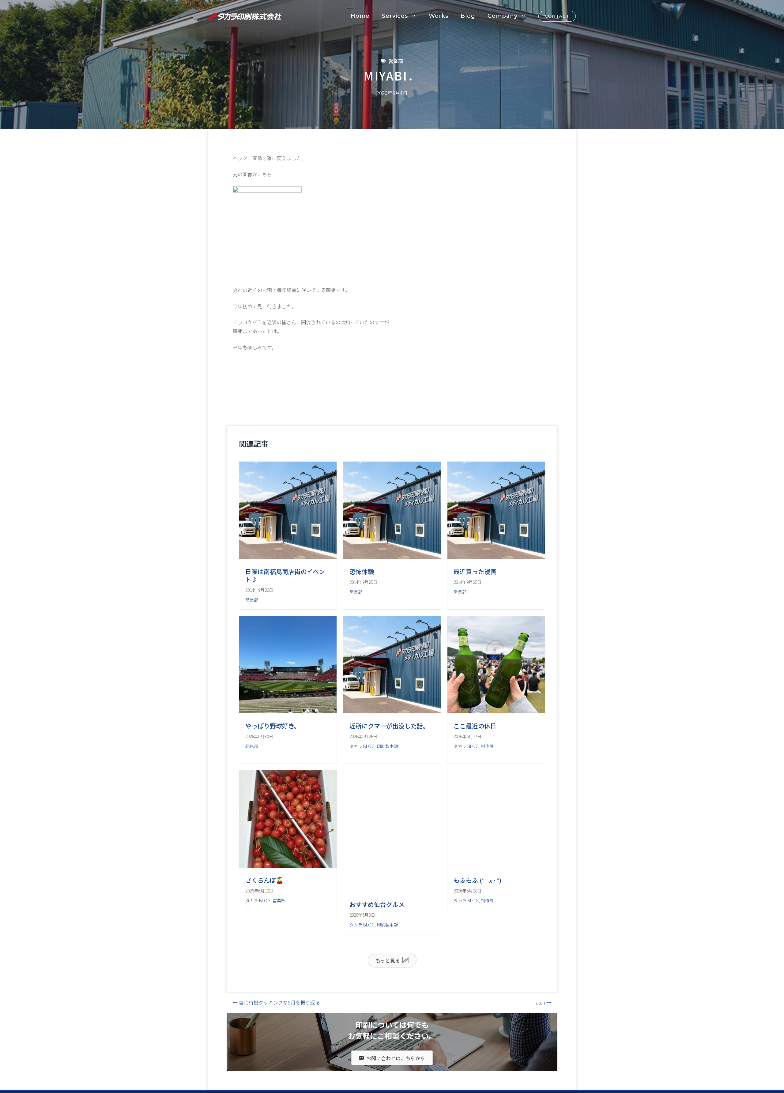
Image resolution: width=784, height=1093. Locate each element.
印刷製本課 (387, 762)
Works (438, 16)
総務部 (251, 762)
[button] (392, 993)
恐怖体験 (361, 571)
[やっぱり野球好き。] (288, 727)
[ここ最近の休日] (496, 727)
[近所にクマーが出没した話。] (392, 727)
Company (503, 16)
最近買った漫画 (475, 571)
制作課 (487, 762)
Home (360, 16)
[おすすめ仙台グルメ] (392, 922)
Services (395, 16)
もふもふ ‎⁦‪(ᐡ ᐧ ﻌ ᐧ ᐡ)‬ (477, 912)
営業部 (395, 61)
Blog (468, 16)
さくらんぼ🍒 (264, 912)
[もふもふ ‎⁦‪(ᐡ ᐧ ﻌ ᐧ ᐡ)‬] (496, 898)
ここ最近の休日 (475, 742)
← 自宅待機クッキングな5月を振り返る (276, 1035)
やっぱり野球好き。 (272, 742)
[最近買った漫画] (496, 557)
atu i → (543, 1035)
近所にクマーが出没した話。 (389, 742)
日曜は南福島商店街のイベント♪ (285, 575)
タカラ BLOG (362, 762)
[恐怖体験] (392, 557)
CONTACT (557, 16)
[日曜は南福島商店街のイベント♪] (288, 557)
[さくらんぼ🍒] (288, 898)
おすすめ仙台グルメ (377, 937)
